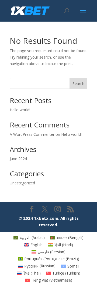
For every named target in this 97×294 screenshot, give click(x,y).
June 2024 (18, 158)
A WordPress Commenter (32, 134)
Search (78, 83)
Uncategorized (22, 182)
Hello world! (20, 109)
